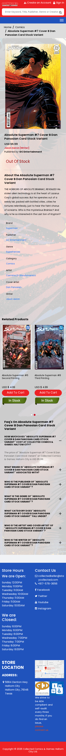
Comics (20, 27)
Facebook (43, 590)
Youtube (43, 602)
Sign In (59, 2)
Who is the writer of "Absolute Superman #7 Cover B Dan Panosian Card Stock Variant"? (27, 542)
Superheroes (13, 251)
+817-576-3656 (47, 583)
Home (7, 27)
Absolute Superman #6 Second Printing (15, 377)
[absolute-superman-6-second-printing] (16, 347)
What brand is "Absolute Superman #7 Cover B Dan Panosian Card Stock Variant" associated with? (29, 469)
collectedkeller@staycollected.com (51, 578)
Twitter (42, 596)
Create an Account (38, 2)
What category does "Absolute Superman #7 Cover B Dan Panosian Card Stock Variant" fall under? (27, 513)
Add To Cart (15, 392)
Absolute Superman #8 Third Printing (48, 377)
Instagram (44, 608)
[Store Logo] (10, 4)
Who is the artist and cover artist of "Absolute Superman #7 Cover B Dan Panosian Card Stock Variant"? (28, 528)
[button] (31, 415)
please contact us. (42, 728)
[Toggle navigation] (62, 20)
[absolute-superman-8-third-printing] (49, 347)
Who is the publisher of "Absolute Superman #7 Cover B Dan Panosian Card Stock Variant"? (27, 484)
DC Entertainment (16, 240)
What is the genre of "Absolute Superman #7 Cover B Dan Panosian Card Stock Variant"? (27, 499)
